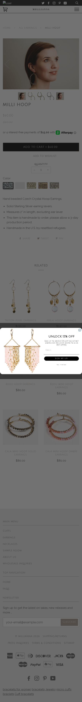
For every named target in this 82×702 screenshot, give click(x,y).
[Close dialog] (79, 330)
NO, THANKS (62, 365)
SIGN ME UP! (61, 359)
